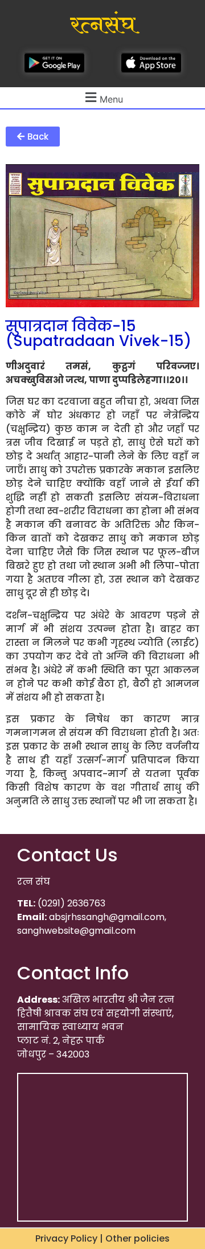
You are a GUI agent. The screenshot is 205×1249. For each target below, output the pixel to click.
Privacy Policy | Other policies (102, 1238)
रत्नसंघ (103, 25)
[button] (33, 137)
